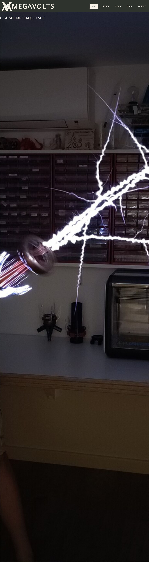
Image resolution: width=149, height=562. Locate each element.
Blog (129, 6)
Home (93, 6)
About (118, 6)
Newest (106, 6)
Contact (142, 6)
